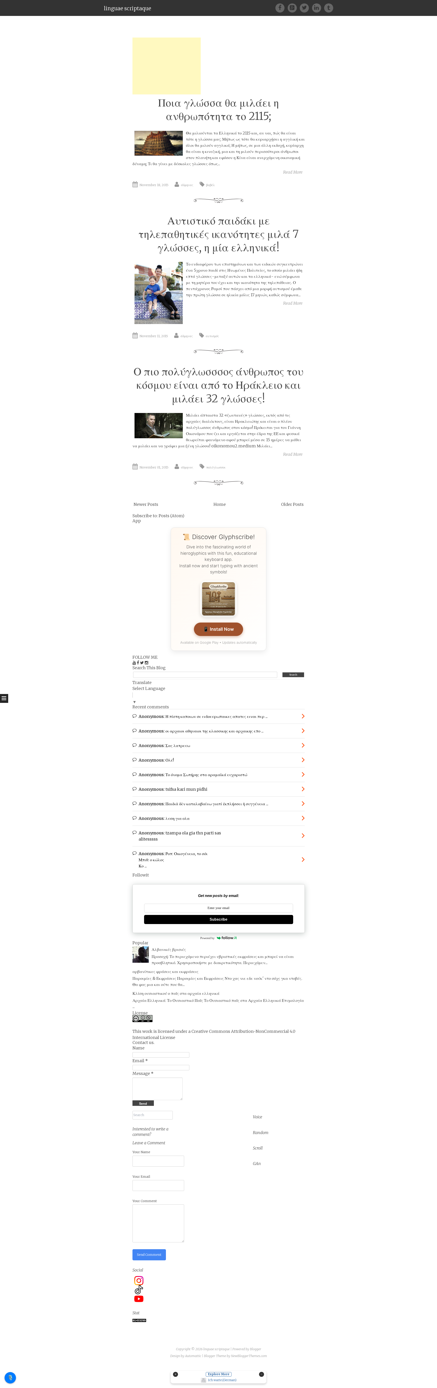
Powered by (207, 938)
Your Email (141, 1177)
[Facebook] (281, 7)
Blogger (255, 1349)
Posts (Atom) (171, 515)
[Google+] (294, 7)
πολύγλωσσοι (216, 467)
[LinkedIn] (318, 7)
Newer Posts (146, 504)
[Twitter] (306, 7)
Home (219, 504)
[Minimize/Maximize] (261, 1374)
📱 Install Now (218, 629)
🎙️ (10, 1377)
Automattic (193, 1356)
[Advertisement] (166, 66)
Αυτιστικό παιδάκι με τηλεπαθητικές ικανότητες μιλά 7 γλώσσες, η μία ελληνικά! (218, 234)
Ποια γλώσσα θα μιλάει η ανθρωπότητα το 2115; (218, 109)
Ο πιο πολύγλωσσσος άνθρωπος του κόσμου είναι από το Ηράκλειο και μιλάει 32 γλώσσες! (218, 385)
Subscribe (218, 919)
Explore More (218, 1374)
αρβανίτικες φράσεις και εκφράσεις (165, 971)
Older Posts (292, 504)
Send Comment (149, 1255)
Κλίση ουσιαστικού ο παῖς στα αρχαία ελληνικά (175, 993)
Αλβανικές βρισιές (169, 949)
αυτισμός (212, 336)
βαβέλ (210, 185)
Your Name (141, 1152)
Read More (292, 172)
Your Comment (144, 1201)
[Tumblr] (328, 7)
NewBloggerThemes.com (249, 1356)
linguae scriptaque (127, 8)
